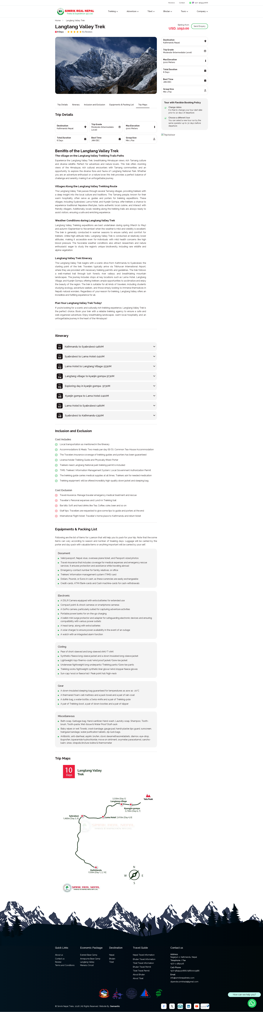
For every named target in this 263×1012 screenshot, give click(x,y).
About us (59, 955)
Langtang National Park (124, 171)
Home (58, 20)
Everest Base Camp (88, 955)
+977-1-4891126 (177, 964)
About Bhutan (139, 974)
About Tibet (138, 978)
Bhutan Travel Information (144, 959)
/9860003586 (193, 971)
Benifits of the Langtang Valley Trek (87, 151)
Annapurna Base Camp (90, 959)
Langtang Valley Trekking (93, 155)
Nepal (111, 955)
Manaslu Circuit (87, 965)
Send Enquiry (199, 26)
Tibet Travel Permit (141, 971)
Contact (182, 3)
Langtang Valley (87, 962)
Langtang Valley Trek (75, 20)
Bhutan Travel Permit (142, 967)
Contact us (60, 959)
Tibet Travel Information (143, 963)
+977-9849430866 (178, 971)
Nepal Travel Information (144, 955)
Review (58, 962)
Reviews (171, 3)
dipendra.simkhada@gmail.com (184, 982)
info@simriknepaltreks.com (182, 978)
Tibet (111, 962)
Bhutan (112, 959)
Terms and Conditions (65, 965)
